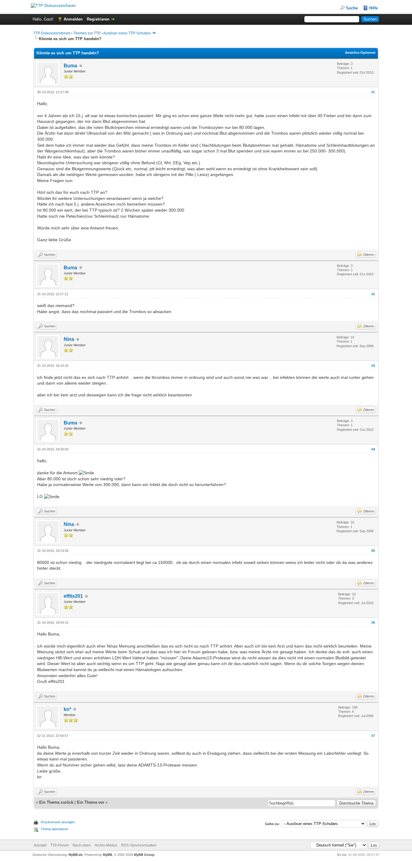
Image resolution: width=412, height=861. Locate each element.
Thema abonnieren (54, 829)
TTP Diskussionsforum (51, 33)
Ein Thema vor (90, 802)
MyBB (107, 854)
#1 (373, 92)
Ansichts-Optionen (360, 52)
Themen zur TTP (86, 33)
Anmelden (73, 19)
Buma (70, 65)
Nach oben (82, 845)
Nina (69, 339)
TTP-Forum (59, 845)
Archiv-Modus (106, 845)
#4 (373, 449)
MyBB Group (144, 854)
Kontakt (40, 845)
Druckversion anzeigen (58, 822)
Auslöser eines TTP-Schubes (127, 33)
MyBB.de (75, 854)
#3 (373, 365)
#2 (373, 294)
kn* (67, 709)
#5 (373, 550)
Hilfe (373, 8)
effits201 (73, 596)
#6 (373, 622)
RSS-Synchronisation (139, 845)
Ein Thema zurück (56, 802)
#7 (373, 736)
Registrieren (98, 19)
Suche (352, 8)
